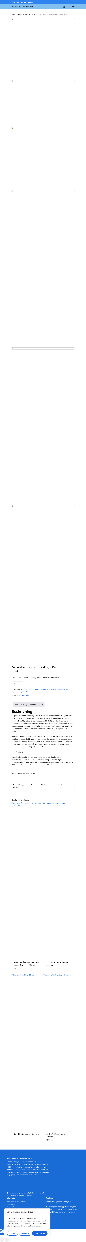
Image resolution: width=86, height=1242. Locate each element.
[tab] (21, 704)
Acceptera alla (40, 1233)
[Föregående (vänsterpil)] (2, 1240)
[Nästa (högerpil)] (7, 1240)
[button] (22, 970)
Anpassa (13, 1233)
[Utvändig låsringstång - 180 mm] (58, 1052)
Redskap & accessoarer (58, 689)
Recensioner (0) (36, 705)
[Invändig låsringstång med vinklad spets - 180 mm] (27, 880)
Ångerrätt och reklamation (17, 1207)
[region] (27, 1223)
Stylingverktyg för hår (20, 692)
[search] (64, 7)
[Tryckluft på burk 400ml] (58, 880)
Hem (13, 14)
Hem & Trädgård (31, 14)
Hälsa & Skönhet (27, 689)
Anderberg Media (26, 1195)
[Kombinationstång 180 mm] (27, 1052)
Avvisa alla (25, 1233)
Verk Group (26, 695)
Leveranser (11, 1204)
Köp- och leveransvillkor (16, 1202)
